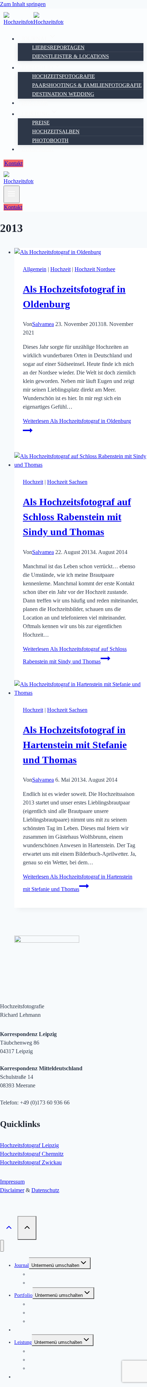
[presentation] (80, 252)
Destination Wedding (63, 94)
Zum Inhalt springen (23, 4)
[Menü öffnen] (12, 194)
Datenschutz (45, 1190)
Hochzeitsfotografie (63, 76)
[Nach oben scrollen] (8, 1227)
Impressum (12, 1182)
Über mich (37, 149)
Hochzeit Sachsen (67, 482)
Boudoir (34, 103)
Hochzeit (60, 269)
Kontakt (13, 163)
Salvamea (43, 324)
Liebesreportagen (58, 47)
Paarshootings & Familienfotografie (87, 85)
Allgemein (34, 269)
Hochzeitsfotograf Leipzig (29, 1145)
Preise (41, 122)
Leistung (23, 1342)
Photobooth (50, 140)
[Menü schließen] (2, 1246)
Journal (21, 1265)
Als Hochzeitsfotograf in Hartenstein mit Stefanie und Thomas (75, 744)
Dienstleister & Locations (70, 56)
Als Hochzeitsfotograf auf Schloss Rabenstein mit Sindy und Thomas (77, 516)
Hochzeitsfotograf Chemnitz (32, 1154)
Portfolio (23, 1295)
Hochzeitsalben (56, 131)
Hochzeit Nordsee (95, 269)
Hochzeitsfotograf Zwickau (31, 1162)
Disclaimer (12, 1190)
